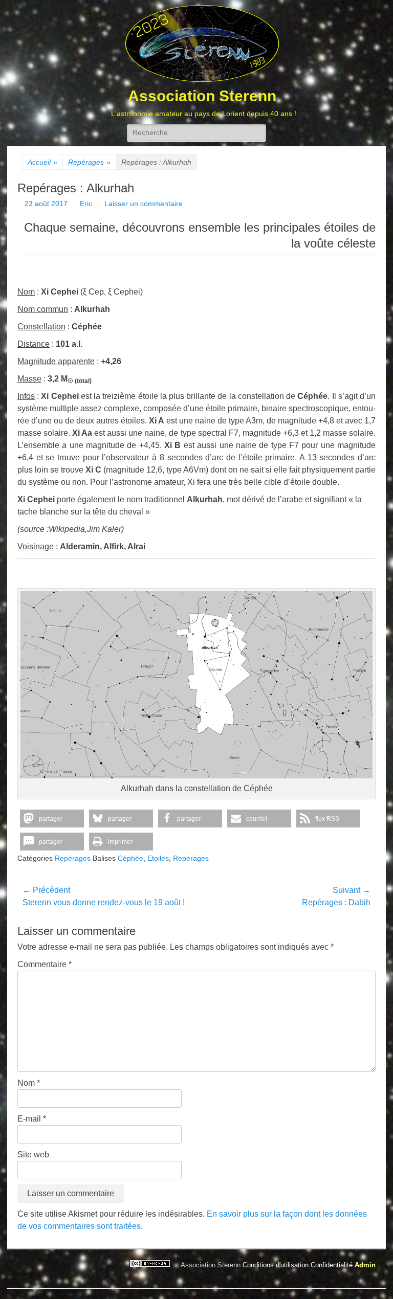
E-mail (31, 1118)
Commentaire (44, 964)
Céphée (130, 858)
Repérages (89, 162)
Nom (28, 1083)
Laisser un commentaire (143, 203)
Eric (86, 203)
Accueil (42, 162)
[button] (52, 818)
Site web (33, 1154)
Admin (365, 1265)
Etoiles (158, 858)
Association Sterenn (202, 95)
